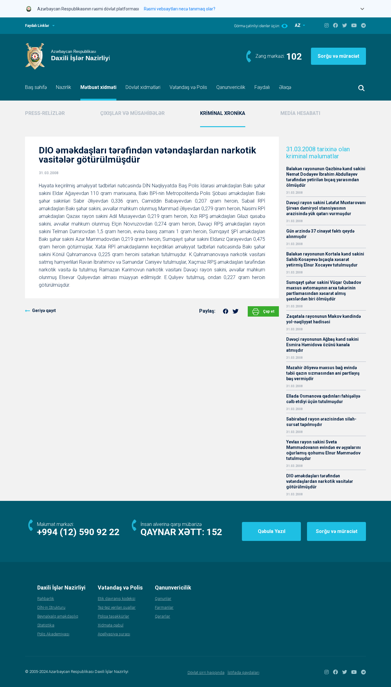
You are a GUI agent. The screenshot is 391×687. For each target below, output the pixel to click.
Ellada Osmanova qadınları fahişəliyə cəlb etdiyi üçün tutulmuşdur (323, 399)
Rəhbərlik (45, 598)
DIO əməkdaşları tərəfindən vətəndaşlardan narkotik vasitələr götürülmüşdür (319, 481)
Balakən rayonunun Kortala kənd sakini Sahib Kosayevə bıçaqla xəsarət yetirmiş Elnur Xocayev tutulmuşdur (325, 259)
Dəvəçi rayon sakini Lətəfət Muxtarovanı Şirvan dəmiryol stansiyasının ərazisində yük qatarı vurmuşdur (326, 208)
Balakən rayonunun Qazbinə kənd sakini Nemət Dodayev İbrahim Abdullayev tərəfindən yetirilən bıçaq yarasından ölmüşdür (325, 177)
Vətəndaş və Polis (188, 87)
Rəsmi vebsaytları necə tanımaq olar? (179, 8)
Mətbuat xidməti (98, 87)
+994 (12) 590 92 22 (78, 532)
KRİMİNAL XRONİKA (222, 113)
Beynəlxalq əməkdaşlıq (57, 616)
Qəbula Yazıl (271, 531)
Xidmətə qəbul (110, 625)
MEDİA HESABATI (300, 113)
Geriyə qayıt (44, 310)
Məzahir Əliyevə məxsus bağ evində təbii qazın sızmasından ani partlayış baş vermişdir (323, 373)
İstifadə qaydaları (243, 672)
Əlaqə (285, 87)
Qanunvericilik (230, 87)
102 (294, 56)
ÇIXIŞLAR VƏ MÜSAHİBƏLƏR (132, 113)
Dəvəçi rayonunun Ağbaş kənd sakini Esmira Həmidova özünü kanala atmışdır (322, 345)
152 (214, 532)
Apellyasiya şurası (114, 634)
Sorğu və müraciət (338, 56)
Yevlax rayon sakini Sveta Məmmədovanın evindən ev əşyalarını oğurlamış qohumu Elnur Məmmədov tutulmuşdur (323, 450)
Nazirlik (63, 87)
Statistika (45, 625)
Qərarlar (162, 616)
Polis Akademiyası (53, 634)
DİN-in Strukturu (51, 607)
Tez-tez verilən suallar (117, 607)
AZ (298, 25)
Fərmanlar (164, 607)
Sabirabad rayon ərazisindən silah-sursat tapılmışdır (321, 422)
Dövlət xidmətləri (143, 87)
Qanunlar (163, 598)
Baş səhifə (36, 87)
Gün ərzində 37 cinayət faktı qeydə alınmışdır (320, 234)
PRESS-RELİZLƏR (45, 113)
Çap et (268, 311)
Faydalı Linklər (37, 26)
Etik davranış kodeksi (116, 598)
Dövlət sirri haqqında (206, 672)
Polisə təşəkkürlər (113, 616)
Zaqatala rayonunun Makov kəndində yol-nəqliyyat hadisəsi (323, 319)
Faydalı (262, 87)
